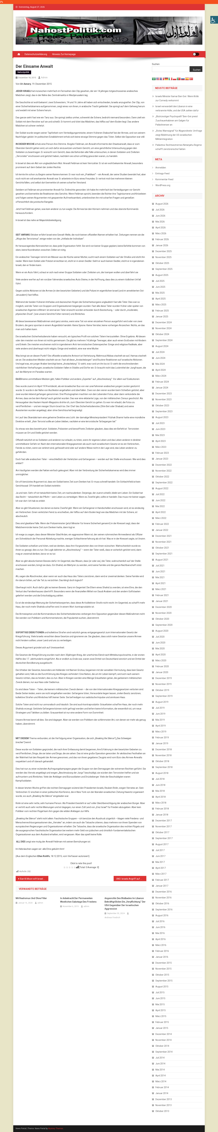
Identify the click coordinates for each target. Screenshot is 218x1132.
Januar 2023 (161, 458)
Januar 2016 (161, 957)
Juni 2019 (160, 713)
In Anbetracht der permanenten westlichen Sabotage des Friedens (78, 900)
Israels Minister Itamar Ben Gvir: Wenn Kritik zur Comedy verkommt (177, 98)
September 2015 (164, 980)
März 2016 (160, 945)
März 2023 (160, 447)
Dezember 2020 (163, 607)
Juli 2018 (160, 779)
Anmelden (160, 167)
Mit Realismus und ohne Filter (31, 898)
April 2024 (160, 370)
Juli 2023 (160, 423)
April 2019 (160, 725)
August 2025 (161, 275)
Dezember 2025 (163, 251)
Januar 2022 (161, 530)
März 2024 (160, 376)
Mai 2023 (160, 435)
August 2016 (161, 915)
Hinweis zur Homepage (64, 54)
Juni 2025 (160, 287)
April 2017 (160, 868)
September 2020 (164, 625)
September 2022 (164, 482)
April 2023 (160, 441)
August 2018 (161, 773)
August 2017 (161, 844)
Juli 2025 (160, 281)
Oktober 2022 (162, 476)
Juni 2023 (160, 429)
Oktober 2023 (162, 405)
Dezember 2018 (163, 749)
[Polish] (175, 78)
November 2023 (163, 399)
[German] (166, 78)
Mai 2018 (160, 791)
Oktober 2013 (162, 1111)
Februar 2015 (162, 1022)
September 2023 (164, 411)
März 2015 (160, 1016)
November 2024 (163, 328)
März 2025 (160, 304)
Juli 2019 (160, 708)
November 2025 (163, 257)
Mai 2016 (160, 933)
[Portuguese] (179, 78)
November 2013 (163, 1105)
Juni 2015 (160, 998)
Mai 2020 (160, 648)
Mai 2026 (160, 221)
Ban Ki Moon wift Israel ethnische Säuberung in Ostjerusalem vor (34, 879)
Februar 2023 (162, 453)
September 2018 (164, 767)
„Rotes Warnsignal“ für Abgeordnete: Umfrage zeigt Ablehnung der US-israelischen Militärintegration (178, 134)
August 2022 (161, 488)
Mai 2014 (160, 1069)
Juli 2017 (160, 850)
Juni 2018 (160, 785)
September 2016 (164, 909)
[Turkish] (191, 78)
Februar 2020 (162, 666)
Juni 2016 (160, 927)
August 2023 (161, 417)
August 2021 (161, 559)
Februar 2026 (162, 239)
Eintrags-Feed (162, 173)
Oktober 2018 (162, 761)
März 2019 (160, 731)
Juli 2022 (160, 494)
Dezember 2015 (163, 963)
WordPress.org (162, 185)
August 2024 (161, 346)
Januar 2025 (161, 316)
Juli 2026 (160, 209)
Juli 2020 (160, 636)
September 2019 (164, 696)
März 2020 (160, 660)
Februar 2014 (162, 1087)
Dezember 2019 (163, 678)
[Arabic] (154, 78)
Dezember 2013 (163, 1099)
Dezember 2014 (163, 1034)
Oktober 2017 (162, 832)
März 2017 (160, 874)
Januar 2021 (161, 601)
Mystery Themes (55, 1128)
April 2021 (160, 583)
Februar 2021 (162, 595)
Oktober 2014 (162, 1046)
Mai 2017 (160, 862)
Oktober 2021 (162, 547)
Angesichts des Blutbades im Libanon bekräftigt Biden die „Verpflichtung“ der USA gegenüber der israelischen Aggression (125, 903)
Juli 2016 (160, 921)
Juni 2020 (160, 642)
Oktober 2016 (162, 903)
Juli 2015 (160, 992)
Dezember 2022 (163, 465)
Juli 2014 (160, 1057)
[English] (158, 78)
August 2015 (161, 986)
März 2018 (160, 802)
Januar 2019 (161, 743)
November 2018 (163, 755)
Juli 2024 (160, 352)
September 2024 (164, 340)
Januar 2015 (161, 1028)
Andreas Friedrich (112, 917)
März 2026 (160, 233)
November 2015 (163, 968)
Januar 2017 (161, 886)
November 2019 (163, 684)
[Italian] (171, 78)
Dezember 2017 (163, 820)
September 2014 (164, 1052)
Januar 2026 (161, 245)
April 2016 (160, 939)
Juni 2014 (160, 1063)
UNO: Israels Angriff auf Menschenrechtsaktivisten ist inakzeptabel (131, 879)
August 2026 (161, 204)
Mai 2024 (160, 364)
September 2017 (164, 838)
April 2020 (160, 654)
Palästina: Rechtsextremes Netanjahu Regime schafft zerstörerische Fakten (178, 147)
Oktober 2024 (162, 334)
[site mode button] (196, 54)
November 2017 (163, 826)
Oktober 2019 (162, 690)
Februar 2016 (162, 951)
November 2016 (163, 897)
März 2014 (160, 1081)
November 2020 (163, 613)
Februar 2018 (162, 808)
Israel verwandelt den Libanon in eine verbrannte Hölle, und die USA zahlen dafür (177, 108)
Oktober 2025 (162, 263)
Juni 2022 (160, 500)
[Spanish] (187, 78)
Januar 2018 (161, 814)
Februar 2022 (162, 524)
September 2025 (164, 269)
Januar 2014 (161, 1093)
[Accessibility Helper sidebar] (214, 20)
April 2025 (160, 298)
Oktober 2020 (162, 619)
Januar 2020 (161, 672)
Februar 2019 (162, 737)
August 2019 (161, 702)
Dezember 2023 (163, 393)
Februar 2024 (162, 381)
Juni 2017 (160, 856)
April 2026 (160, 227)
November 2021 (163, 542)
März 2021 (160, 589)
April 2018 (160, 797)
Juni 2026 (160, 215)
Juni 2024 (160, 358)
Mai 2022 (160, 506)
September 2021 (164, 553)
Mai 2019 (160, 720)
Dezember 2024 (163, 322)
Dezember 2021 (163, 536)
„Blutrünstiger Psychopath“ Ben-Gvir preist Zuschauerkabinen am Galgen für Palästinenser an (176, 120)
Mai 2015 (160, 1004)
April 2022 (160, 512)
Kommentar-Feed (164, 179)
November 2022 (163, 470)
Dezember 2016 (163, 891)
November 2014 (163, 1040)
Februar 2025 (162, 310)
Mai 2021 (160, 577)
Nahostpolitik (23, 72)
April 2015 (160, 1010)
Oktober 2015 (162, 974)
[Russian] (183, 78)
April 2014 (160, 1075)
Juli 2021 (160, 565)
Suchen (156, 64)
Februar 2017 (162, 880)
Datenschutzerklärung (36, 54)
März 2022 (160, 518)
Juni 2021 (160, 571)
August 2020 (161, 631)
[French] (162, 78)
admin (44, 77)
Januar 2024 (161, 387)
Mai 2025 (160, 292)
